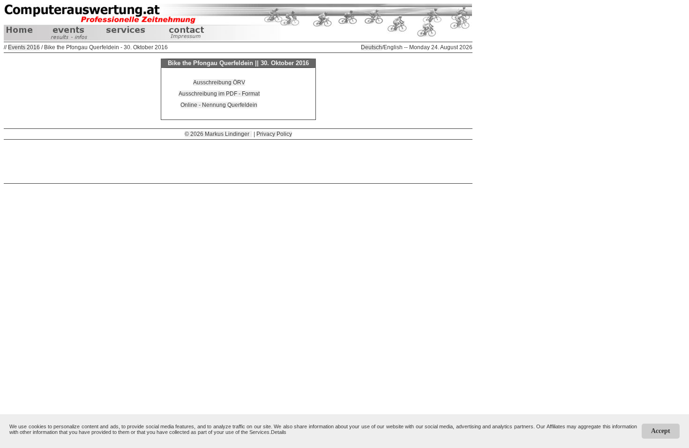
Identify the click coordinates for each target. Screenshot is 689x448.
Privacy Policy (274, 134)
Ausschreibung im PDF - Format (219, 93)
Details (278, 432)
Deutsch (371, 47)
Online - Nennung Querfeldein (218, 105)
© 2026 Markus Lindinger (218, 134)
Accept (660, 430)
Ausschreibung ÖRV (219, 82)
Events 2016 (24, 47)
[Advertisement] (238, 161)
